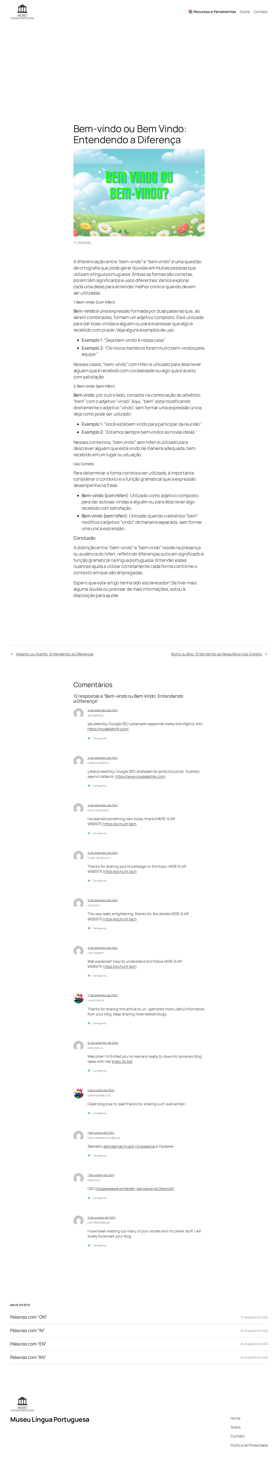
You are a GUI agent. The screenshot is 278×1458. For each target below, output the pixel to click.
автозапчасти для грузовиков (129, 1146)
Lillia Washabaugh (99, 1222)
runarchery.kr (96, 1000)
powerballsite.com (99, 1095)
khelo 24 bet (122, 1061)
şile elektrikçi (96, 715)
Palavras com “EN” (28, 1344)
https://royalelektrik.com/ (108, 728)
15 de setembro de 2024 (103, 900)
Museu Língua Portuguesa (49, 1419)
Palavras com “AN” (28, 1357)
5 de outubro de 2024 (101, 1090)
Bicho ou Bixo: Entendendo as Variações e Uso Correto (216, 654)
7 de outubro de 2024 (101, 1133)
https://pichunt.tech (120, 823)
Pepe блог (94, 1180)
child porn (94, 905)
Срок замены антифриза (104, 1137)
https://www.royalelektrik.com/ (140, 776)
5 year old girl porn (99, 858)
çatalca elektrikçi (98, 763)
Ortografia (84, 242)
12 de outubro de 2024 (101, 1217)
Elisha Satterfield (98, 810)
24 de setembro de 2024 (103, 1043)
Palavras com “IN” (27, 1330)
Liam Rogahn (96, 953)
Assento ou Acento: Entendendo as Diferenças (55, 654)
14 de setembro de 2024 (103, 710)
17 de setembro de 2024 (102, 995)
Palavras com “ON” (28, 1317)
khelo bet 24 (95, 1048)
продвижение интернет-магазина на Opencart (134, 1188)
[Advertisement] (139, 66)
